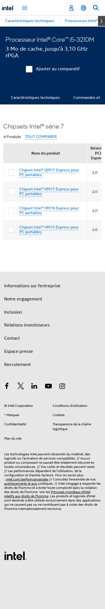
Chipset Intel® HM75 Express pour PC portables (49, 230)
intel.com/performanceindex (27, 479)
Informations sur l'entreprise (32, 286)
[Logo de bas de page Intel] (15, 555)
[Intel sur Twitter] (20, 387)
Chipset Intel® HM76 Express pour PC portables (49, 211)
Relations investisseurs (27, 325)
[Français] (83, 8)
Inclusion (13, 312)
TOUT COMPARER (41, 136)
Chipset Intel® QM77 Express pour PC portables (49, 172)
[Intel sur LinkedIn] (34, 387)
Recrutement (17, 364)
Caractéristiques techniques (35, 97)
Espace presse (18, 351)
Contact (12, 338)
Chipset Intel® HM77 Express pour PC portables (49, 191)
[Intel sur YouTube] (48, 387)
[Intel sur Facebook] (6, 387)
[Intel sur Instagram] (62, 387)
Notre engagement (23, 299)
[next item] (101, 21)
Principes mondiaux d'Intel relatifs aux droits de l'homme (47, 494)
